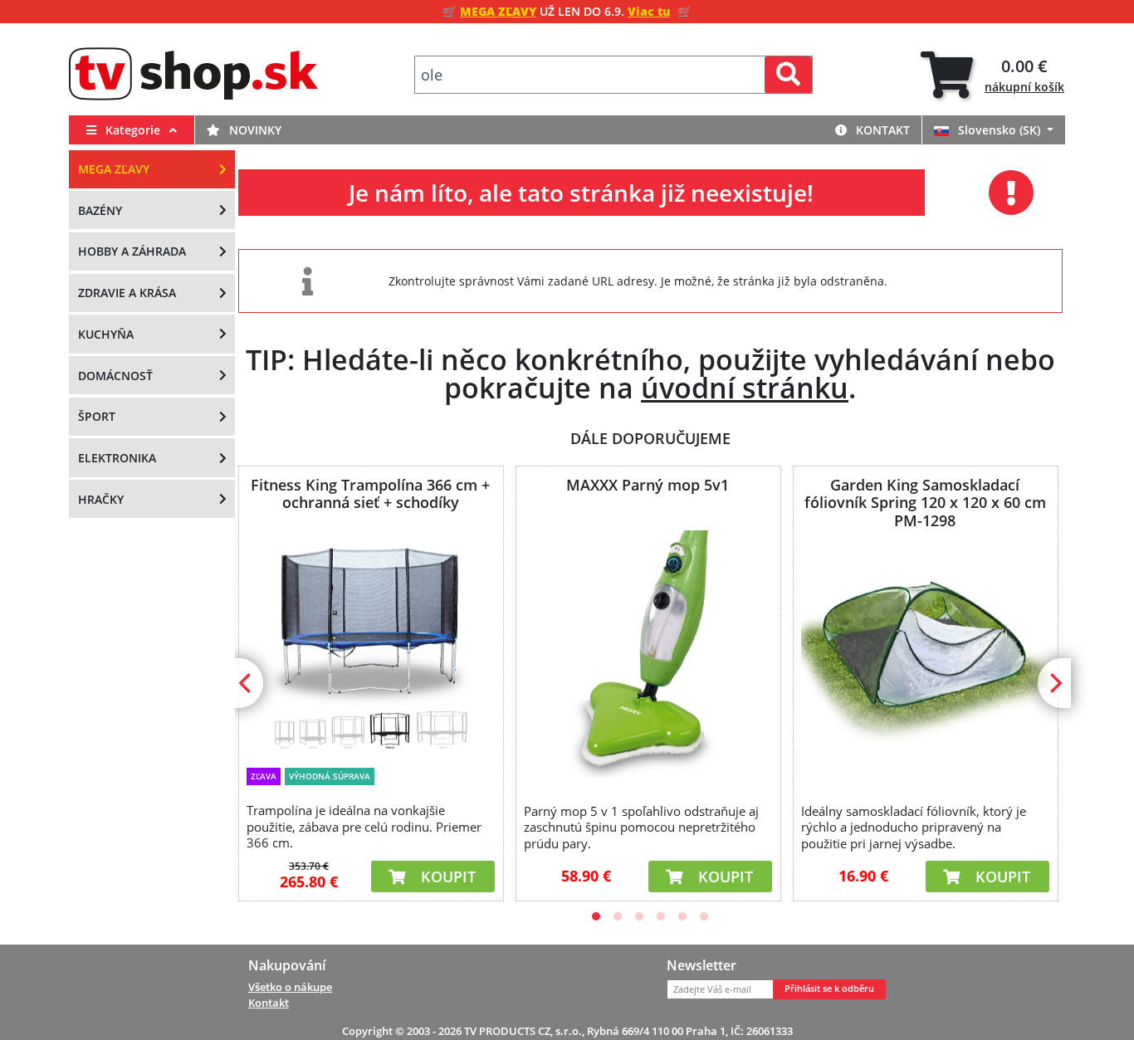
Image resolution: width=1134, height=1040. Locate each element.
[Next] (1054, 683)
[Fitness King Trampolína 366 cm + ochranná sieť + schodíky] (370, 643)
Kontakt (881, 130)
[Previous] (246, 683)
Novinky (253, 130)
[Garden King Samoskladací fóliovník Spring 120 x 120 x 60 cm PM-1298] (925, 654)
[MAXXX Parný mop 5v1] (648, 654)
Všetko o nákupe (290, 986)
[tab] (992, 75)
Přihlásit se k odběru (829, 988)
